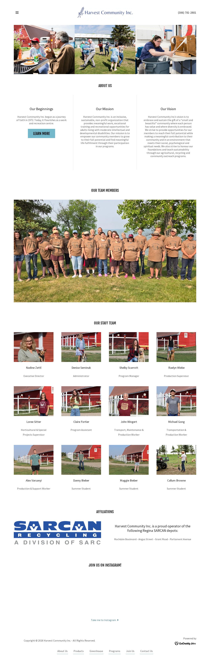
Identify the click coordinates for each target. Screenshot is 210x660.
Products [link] (79, 651)
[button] (17, 12)
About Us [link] (62, 651)
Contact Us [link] (146, 651)
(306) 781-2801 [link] (187, 12)
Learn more (41, 133)
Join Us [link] (130, 651)
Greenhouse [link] (96, 651)
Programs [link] (114, 651)
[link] (105, 12)
